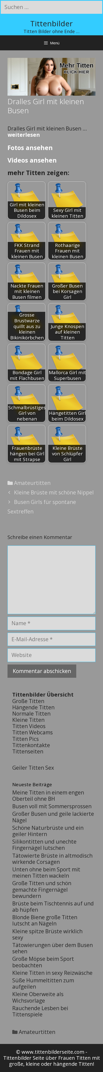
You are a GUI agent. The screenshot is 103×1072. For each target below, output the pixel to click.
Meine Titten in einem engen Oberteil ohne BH (48, 795)
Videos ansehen (32, 160)
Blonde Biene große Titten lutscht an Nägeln (44, 920)
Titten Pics (25, 738)
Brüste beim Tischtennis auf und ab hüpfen (53, 906)
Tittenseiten (27, 751)
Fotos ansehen (30, 147)
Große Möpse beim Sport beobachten (43, 962)
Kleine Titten (28, 719)
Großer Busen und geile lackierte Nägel (53, 817)
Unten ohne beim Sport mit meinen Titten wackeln (46, 872)
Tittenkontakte (31, 745)
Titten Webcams (32, 732)
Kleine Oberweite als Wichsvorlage (38, 997)
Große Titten (28, 701)
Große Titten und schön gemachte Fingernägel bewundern (41, 889)
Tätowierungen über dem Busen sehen (52, 948)
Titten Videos (29, 726)
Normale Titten (31, 713)
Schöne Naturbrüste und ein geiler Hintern (48, 831)
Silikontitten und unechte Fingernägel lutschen (44, 844)
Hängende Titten (33, 707)
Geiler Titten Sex (33, 767)
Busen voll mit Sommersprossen (52, 806)
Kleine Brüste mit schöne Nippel (54, 492)
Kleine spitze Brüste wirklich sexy (47, 934)
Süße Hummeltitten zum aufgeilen (43, 983)
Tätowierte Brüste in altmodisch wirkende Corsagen (52, 858)
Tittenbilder (51, 23)
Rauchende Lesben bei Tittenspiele (40, 1011)
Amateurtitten (32, 482)
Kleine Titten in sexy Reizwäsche (52, 972)
